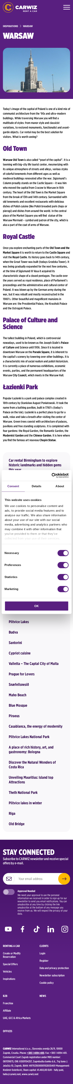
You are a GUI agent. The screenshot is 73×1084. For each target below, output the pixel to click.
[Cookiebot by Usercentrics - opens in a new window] (52, 475)
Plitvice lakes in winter (25, 803)
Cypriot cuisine (20, 653)
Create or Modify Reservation (12, 955)
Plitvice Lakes (19, 621)
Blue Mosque (18, 705)
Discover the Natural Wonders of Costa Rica (32, 764)
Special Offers (10, 964)
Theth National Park (23, 792)
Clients (44, 946)
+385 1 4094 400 (35, 1052)
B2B (5, 996)
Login (42, 953)
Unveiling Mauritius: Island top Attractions (31, 779)
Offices (7, 1031)
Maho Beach (17, 695)
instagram (64, 930)
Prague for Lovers (21, 674)
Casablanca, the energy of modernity (35, 726)
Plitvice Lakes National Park (29, 736)
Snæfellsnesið (19, 684)
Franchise (8, 1003)
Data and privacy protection (54, 968)
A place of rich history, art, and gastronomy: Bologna (31, 749)
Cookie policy (47, 983)
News (43, 996)
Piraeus (14, 716)
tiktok (36, 930)
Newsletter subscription (52, 975)
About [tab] (59, 486)
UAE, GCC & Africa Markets (17, 1018)
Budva (13, 632)
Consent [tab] (13, 486)
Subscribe (64, 879)
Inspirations (9, 979)
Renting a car (11, 946)
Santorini (15, 642)
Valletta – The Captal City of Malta (34, 663)
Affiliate (7, 1010)
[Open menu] (66, 7)
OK (36, 606)
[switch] (63, 565)
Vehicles (7, 971)
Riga (12, 813)
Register (44, 960)
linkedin (50, 930)
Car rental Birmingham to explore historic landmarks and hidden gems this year (35, 465)
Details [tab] (36, 486)
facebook (22, 930)
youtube (8, 930)
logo (20, 7)
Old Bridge (17, 824)
